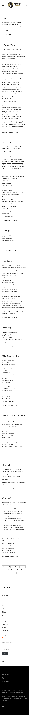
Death (3, 605)
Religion (3, 623)
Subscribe (5, 653)
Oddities (12, 317)
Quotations (4, 621)
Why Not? (6, 498)
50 (3, 573)
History (3, 608)
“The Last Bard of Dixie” (14, 415)
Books (3, 677)
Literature (12, 220)
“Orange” (6, 230)
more (6, 216)
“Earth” (5, 18)
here (13, 451)
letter (6, 502)
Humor (3, 611)
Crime (3, 603)
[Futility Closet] (14, 7)
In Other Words (9, 44)
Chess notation (5, 680)
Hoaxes (3, 609)
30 (21, 569)
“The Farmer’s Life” (11, 356)
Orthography (8, 327)
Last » (14, 573)
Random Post (8, 587)
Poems (11, 34)
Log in (3, 661)
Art (2, 602)
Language (12, 132)
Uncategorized (5, 630)
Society (3, 626)
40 (24, 569)
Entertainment (4, 606)
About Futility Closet (6, 674)
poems (11, 216)
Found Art (7, 260)
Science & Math (5, 624)
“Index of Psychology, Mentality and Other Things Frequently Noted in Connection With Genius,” (14, 163)
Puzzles (3, 620)
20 (17, 569)
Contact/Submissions (6, 681)
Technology (4, 627)
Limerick (6, 465)
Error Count (7, 142)
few (3, 216)
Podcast (3, 617)
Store (3, 678)
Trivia (3, 628)
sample (8, 216)
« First (14, 566)
